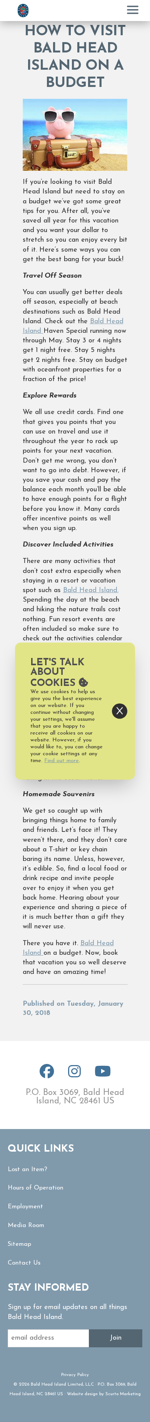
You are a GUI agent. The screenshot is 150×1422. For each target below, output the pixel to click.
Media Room (26, 1225)
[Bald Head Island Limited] (23, 10)
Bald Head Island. (90, 590)
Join (116, 1338)
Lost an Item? (27, 1170)
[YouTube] (103, 1075)
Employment (25, 1207)
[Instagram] (74, 1075)
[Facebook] (47, 1075)
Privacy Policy (75, 1375)
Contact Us (24, 1263)
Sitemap (19, 1244)
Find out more (61, 761)
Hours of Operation (35, 1188)
